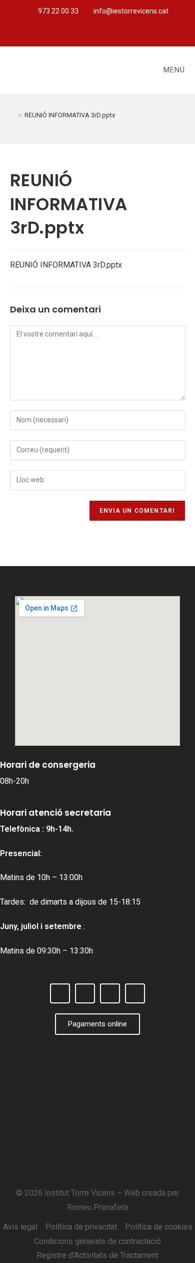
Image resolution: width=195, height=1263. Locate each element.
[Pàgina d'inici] (12, 115)
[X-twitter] (89, 34)
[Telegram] (123, 34)
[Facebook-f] (73, 34)
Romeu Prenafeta (97, 1207)
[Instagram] (106, 34)
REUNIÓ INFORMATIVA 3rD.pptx (69, 115)
